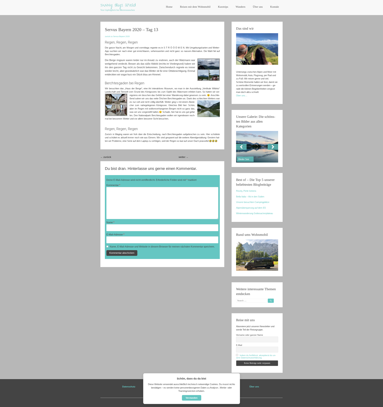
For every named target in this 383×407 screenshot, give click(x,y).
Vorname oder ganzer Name (249, 335)
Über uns (258, 6)
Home (169, 6)
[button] (241, 147)
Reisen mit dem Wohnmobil (195, 6)
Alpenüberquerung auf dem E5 (251, 207)
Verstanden (191, 398)
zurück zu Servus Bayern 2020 (117, 36)
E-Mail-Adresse (115, 234)
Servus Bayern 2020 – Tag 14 (206, 157)
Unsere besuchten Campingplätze (252, 202)
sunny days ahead (118, 5)
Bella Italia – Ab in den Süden (250, 196)
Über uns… (241, 95)
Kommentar (113, 185)
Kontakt (274, 6)
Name (110, 222)
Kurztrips (223, 6)
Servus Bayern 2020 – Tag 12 (129, 157)
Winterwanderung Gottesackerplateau (254, 213)
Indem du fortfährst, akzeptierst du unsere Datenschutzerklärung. (256, 356)
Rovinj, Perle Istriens (246, 191)
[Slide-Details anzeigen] (257, 147)
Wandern (240, 6)
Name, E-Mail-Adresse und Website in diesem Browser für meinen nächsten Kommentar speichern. (162, 246)
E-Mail (239, 345)
